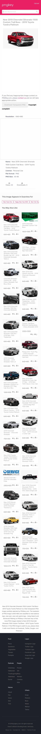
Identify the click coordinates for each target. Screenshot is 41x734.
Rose (26, 701)
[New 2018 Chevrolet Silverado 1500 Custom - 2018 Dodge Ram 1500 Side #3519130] (29, 396)
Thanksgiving (12, 673)
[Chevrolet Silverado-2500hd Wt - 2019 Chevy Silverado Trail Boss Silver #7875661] (11, 272)
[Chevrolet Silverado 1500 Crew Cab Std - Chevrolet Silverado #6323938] (11, 549)
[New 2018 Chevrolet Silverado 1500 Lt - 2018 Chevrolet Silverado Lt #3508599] (29, 505)
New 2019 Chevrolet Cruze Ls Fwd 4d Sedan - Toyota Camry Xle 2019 (29, 566)
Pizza (10, 643)
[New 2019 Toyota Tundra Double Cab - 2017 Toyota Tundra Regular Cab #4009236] (29, 582)
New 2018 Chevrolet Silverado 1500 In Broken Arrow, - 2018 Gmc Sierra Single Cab (29, 487)
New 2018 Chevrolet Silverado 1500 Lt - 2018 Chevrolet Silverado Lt (29, 515)
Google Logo (29, 658)
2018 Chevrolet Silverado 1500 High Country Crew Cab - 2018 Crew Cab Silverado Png (10, 529)
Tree (9, 704)
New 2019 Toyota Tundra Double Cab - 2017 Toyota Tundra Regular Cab (29, 590)
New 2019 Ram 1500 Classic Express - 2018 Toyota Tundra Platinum (11, 410)
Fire (9, 695)
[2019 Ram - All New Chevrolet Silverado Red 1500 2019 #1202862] (29, 240)
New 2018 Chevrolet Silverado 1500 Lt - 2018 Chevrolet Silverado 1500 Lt (29, 458)
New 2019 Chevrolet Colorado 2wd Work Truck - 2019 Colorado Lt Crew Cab (29, 430)
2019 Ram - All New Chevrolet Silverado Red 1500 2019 (29, 249)
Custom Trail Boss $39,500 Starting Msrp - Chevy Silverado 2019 (30, 325)
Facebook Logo (30, 652)
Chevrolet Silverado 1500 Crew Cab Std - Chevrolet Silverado (11, 559)
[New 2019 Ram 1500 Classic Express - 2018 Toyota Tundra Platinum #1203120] (11, 402)
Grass (10, 698)
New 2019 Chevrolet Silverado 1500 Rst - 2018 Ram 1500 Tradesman (10, 334)
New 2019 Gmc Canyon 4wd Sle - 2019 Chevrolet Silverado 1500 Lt (30, 274)
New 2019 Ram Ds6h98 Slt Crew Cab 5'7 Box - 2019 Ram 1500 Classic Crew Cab (30, 381)
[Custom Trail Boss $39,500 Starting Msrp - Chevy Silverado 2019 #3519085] (29, 317)
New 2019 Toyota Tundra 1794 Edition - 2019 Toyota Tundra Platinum (11, 457)
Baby (18, 673)
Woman (19, 676)
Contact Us (16, 730)
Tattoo (27, 709)
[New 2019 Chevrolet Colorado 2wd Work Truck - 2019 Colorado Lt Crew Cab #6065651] (29, 420)
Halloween (11, 671)
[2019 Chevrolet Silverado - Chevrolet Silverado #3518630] (11, 425)
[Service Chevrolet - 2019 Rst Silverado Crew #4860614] (11, 473)
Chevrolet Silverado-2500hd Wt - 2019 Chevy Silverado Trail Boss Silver (11, 281)
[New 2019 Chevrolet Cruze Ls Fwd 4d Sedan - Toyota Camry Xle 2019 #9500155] (29, 557)
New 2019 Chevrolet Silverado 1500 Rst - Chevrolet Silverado (10, 308)
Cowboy (19, 679)
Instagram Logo (30, 643)
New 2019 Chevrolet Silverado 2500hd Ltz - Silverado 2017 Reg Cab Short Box (11, 385)
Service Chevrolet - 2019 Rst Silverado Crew (10, 479)
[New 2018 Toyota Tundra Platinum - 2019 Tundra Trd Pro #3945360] (11, 575)
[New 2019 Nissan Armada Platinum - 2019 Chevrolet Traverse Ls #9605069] (11, 495)
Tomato (10, 652)
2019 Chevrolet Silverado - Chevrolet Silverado (11, 432)
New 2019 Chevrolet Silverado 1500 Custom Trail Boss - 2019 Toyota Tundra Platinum (11, 227)
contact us (22, 98)
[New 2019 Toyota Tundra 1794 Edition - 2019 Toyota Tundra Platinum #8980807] (11, 448)
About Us (8, 730)
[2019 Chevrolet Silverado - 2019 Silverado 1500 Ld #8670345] (11, 351)
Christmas (11, 668)
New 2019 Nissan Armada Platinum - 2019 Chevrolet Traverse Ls (10, 504)
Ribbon (27, 706)
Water (27, 704)
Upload (36, 3)
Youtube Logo (29, 649)
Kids (18, 682)
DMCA (24, 730)
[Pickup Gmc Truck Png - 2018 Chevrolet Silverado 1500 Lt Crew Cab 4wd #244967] (29, 345)
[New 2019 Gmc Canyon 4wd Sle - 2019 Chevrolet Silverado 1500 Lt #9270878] (29, 265)
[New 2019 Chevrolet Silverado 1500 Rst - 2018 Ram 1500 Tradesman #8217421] (11, 324)
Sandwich (11, 646)
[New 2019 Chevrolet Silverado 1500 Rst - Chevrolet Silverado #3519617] (11, 298)
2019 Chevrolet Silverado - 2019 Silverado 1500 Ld (10, 360)
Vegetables (12, 649)
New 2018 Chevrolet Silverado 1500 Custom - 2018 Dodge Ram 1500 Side (30, 403)
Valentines (11, 676)
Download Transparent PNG (14, 105)
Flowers (27, 698)
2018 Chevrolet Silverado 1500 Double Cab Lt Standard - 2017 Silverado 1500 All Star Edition (30, 540)
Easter (10, 679)
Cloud (10, 692)
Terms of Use (31, 730)
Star (9, 701)
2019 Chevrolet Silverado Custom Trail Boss (29, 225)
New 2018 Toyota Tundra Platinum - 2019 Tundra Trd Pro (11, 584)
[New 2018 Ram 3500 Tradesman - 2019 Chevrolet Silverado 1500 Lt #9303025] (29, 291)
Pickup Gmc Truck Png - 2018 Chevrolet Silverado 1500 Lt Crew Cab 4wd (30, 354)
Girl (18, 671)
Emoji (26, 695)
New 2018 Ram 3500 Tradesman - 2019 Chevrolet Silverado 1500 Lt (29, 302)
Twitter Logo (29, 646)
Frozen (19, 668)
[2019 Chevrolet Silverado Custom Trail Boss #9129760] (29, 217)
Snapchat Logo (30, 655)
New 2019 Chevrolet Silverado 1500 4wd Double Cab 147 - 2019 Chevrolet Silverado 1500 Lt (11, 255)
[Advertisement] (20, 70)
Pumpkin (11, 655)
